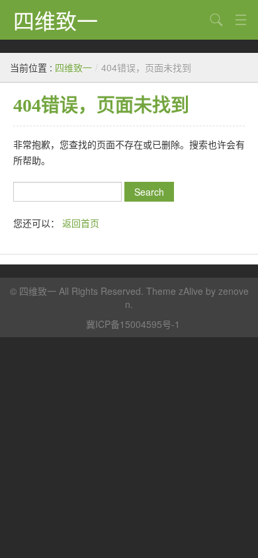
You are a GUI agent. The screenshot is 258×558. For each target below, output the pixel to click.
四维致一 (55, 20)
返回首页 (80, 222)
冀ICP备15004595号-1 (133, 324)
